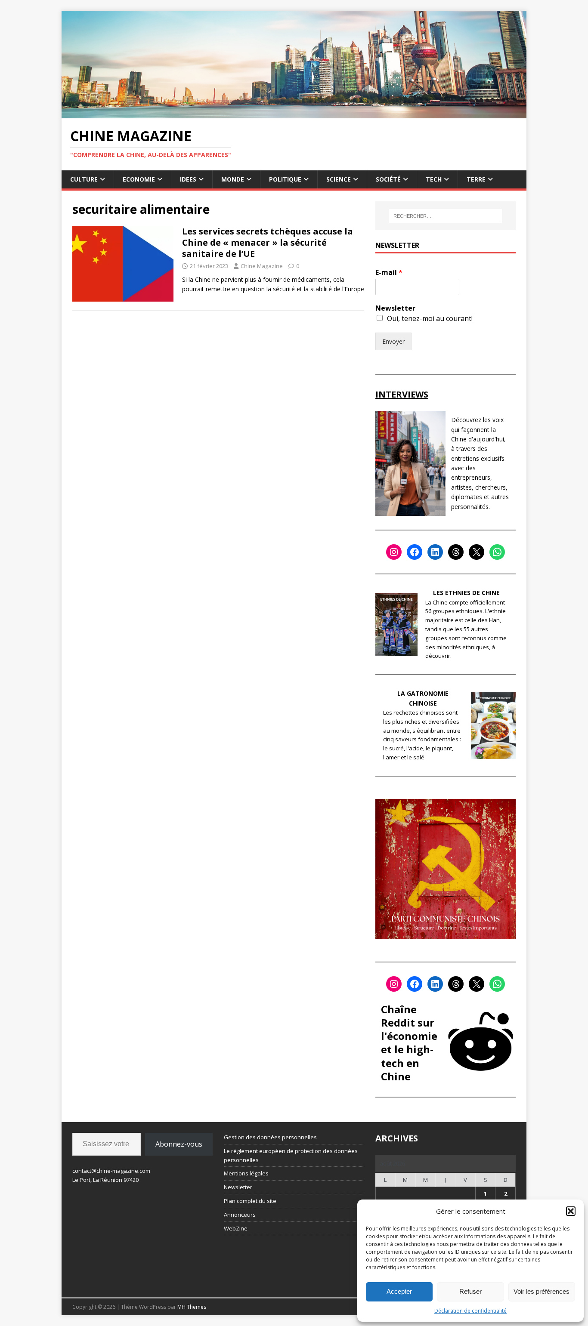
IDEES (188, 179)
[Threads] (456, 552)
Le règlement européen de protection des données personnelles (291, 1155)
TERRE (476, 179)
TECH (434, 179)
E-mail (388, 272)
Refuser (470, 1291)
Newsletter (395, 308)
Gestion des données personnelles (270, 1137)
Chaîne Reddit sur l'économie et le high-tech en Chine (409, 1042)
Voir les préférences (541, 1291)
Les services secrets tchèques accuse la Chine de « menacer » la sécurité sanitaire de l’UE (267, 242)
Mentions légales (246, 1173)
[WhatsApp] (497, 552)
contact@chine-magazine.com (111, 1171)
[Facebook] (414, 552)
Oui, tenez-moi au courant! (430, 318)
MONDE (232, 179)
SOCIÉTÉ (388, 179)
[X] (476, 552)
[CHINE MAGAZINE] (294, 113)
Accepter (399, 1291)
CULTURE (84, 179)
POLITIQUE (285, 179)
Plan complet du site (250, 1201)
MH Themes (191, 1307)
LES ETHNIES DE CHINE (466, 593)
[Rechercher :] (445, 216)
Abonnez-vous (178, 1144)
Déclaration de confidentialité (470, 1310)
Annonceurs (240, 1214)
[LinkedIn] (435, 552)
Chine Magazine (262, 266)
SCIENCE (338, 179)
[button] (570, 1211)
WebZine (236, 1228)
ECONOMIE (139, 179)
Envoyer (393, 341)
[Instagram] (394, 552)
